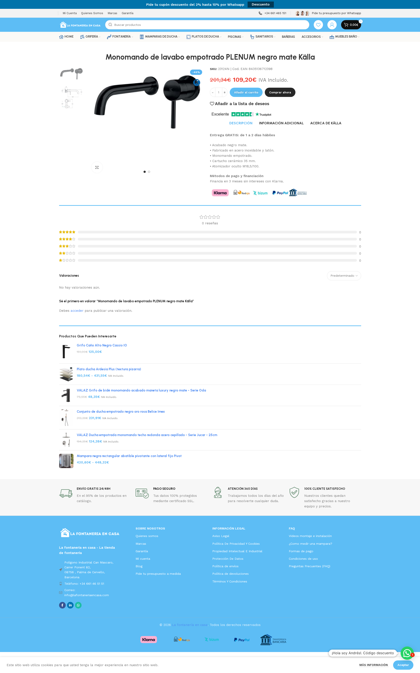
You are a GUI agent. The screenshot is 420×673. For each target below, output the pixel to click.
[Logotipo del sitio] (80, 24)
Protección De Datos (227, 558)
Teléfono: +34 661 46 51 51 (84, 583)
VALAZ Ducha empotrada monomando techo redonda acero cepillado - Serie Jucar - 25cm (147, 435)
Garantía (142, 551)
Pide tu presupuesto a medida (158, 573)
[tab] (240, 123)
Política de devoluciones (230, 573)
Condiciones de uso (303, 558)
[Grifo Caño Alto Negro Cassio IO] (66, 351)
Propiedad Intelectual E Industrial (237, 551)
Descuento (261, 4)
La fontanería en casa (190, 625)
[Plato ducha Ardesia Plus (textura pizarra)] (66, 374)
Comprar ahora (280, 92)
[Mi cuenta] (332, 24)
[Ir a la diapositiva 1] (145, 172)
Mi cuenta (143, 558)
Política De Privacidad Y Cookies (236, 543)
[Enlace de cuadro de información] (272, 13)
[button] (407, 653)
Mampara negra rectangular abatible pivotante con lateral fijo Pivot (129, 456)
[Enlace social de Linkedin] (70, 605)
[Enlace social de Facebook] (62, 605)
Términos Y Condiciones (229, 581)
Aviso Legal (220, 536)
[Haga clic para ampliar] (97, 167)
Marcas (141, 543)
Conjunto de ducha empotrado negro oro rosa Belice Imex (121, 412)
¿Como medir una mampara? (310, 543)
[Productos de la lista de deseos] (318, 24)
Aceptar (403, 665)
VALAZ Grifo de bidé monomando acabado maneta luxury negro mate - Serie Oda (141, 390)
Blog (139, 566)
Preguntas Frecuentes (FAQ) (309, 566)
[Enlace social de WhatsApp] (78, 605)
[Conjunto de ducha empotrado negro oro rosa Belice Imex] (66, 417)
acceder (77, 311)
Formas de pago (301, 551)
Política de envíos (225, 566)
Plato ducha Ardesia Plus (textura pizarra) (109, 369)
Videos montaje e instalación (310, 536)
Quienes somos (147, 536)
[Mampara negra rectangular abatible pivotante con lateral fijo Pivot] (66, 461)
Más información (374, 665)
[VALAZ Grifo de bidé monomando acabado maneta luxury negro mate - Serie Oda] (66, 395)
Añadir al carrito (246, 92)
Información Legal (228, 528)
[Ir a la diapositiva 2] (149, 172)
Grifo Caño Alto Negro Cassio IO (102, 345)
